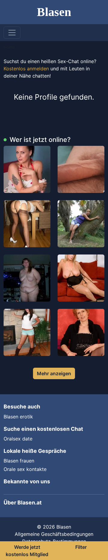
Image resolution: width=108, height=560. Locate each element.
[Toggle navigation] (12, 33)
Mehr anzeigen (54, 373)
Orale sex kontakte (25, 469)
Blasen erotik (18, 417)
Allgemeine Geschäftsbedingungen (54, 534)
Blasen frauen (19, 461)
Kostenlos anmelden (26, 69)
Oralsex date (18, 439)
